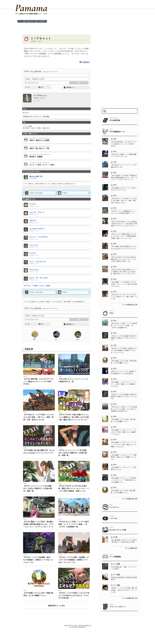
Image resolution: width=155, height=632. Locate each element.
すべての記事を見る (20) (129, 305)
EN (42, 87)
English (86, 62)
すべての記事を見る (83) (129, 499)
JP (28, 87)
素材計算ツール (70, 87)
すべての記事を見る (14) (129, 598)
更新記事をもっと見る (56, 605)
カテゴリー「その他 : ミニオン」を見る (37, 285)
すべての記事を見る (131, 548)
